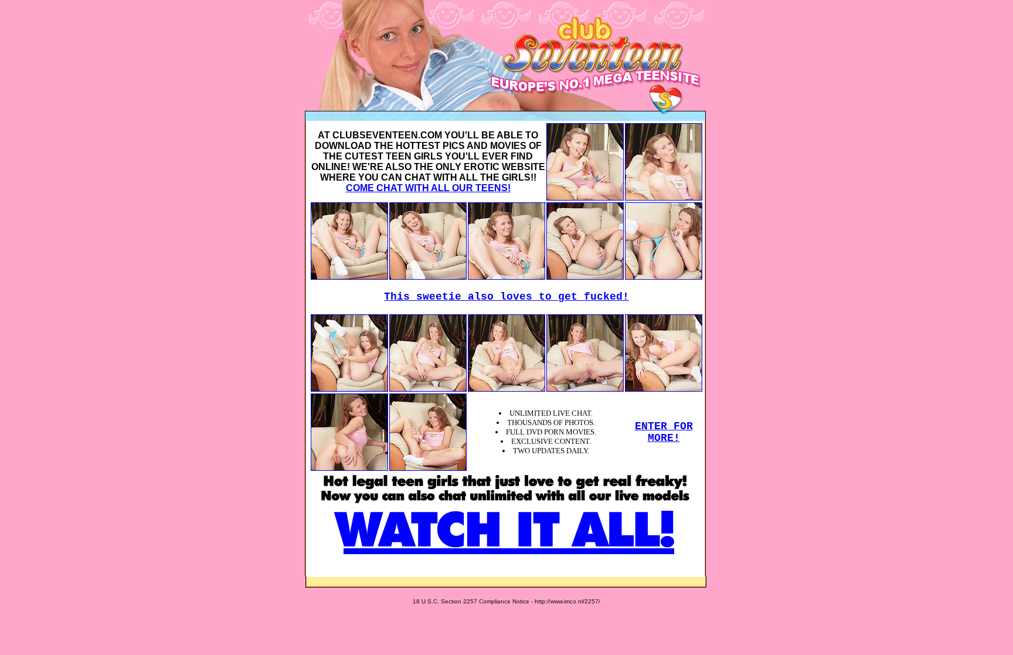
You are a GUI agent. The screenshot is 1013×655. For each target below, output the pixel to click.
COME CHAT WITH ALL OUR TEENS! (428, 188)
